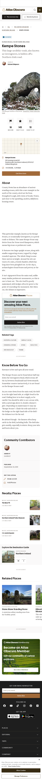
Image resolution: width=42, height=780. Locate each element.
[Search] (34, 10)
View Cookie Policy (14, 766)
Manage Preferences (20, 776)
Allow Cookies (21, 770)
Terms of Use (22, 327)
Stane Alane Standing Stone (14, 609)
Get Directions (21, 173)
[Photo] (35, 505)
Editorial (6, 734)
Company (6, 754)
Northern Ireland (23, 554)
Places (5, 728)
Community (7, 748)
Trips (4, 741)
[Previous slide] (6, 90)
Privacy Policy (13, 327)
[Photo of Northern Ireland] (8, 557)
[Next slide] (36, 90)
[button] (10, 121)
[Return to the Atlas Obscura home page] (14, 10)
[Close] (39, 759)
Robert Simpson (13, 64)
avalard (7, 456)
